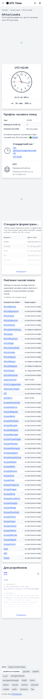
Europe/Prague (10, 489)
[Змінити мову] (35, 3)
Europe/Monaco (10, 471)
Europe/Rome (9, 494)
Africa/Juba (8, 334)
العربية (5, 676)
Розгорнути (20, 272)
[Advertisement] (21, 42)
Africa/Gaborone (11, 320)
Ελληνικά (34, 685)
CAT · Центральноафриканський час (24, 150)
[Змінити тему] (40, 3)
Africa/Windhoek (11, 375)
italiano (6, 685)
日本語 (24, 680)
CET (5, 393)
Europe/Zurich (10, 544)
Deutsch (25, 685)
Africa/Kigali (9, 343)
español (36, 671)
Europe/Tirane (10, 517)
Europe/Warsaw (10, 535)
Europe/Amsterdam (12, 402)
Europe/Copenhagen (12, 439)
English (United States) (16, 667)
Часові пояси (15, 10)
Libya (6, 549)
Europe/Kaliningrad (12, 448)
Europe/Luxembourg (12, 457)
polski (14, 689)
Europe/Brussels (10, 425)
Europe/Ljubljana (11, 453)
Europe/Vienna (10, 530)
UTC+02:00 (17, 157)
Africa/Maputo (10, 357)
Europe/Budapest (11, 430)
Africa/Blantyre (10, 306)
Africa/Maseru (10, 361)
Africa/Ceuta (9, 316)
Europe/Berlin (9, 416)
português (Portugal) (10, 680)
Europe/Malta (9, 466)
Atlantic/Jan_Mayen (12, 389)
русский (26, 671)
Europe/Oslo (9, 475)
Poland (6, 558)
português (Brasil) (17, 676)
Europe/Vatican (10, 526)
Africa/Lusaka (9, 352)
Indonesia (24, 689)
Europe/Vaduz (10, 521)
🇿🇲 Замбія (33, 137)
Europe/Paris (9, 480)
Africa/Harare (9, 325)
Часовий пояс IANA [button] (11, 302)
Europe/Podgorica (11, 485)
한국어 (32, 680)
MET (5, 553)
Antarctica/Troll (10, 380)
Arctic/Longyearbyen (12, 384)
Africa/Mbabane (10, 366)
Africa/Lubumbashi (12, 348)
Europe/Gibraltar (11, 443)
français (15, 685)
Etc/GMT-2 (8, 398)
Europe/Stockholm (11, 512)
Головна (5, 10)
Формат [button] (7, 237)
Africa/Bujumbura (11, 311)
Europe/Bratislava (11, 421)
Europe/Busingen (11, 434)
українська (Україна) (11, 671)
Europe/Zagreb (10, 539)
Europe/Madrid (10, 462)
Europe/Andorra (10, 407)
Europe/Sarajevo (11, 503)
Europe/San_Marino (12, 498)
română (6, 689)
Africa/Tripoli (9, 370)
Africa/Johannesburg (12, 329)
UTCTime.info (17, 694)
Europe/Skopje (10, 507)
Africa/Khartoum (11, 338)
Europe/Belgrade (11, 412)
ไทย (32, 689)
